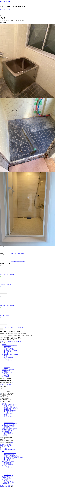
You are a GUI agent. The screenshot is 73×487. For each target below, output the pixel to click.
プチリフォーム (7, 9)
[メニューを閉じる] (0, 447)
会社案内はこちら (5, 384)
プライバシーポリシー (4, 485)
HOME (3, 451)
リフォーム (2, 9)
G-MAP (12, 382)
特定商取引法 (10, 485)
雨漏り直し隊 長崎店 (5, 1)
